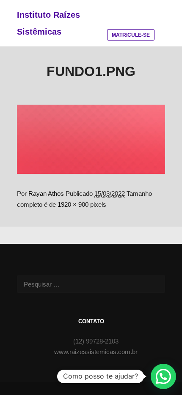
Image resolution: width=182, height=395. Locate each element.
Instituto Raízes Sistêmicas (48, 23)
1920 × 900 (73, 204)
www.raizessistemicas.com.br (96, 351)
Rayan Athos (46, 193)
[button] (163, 376)
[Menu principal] (146, 11)
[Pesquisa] (110, 11)
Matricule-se (131, 35)
